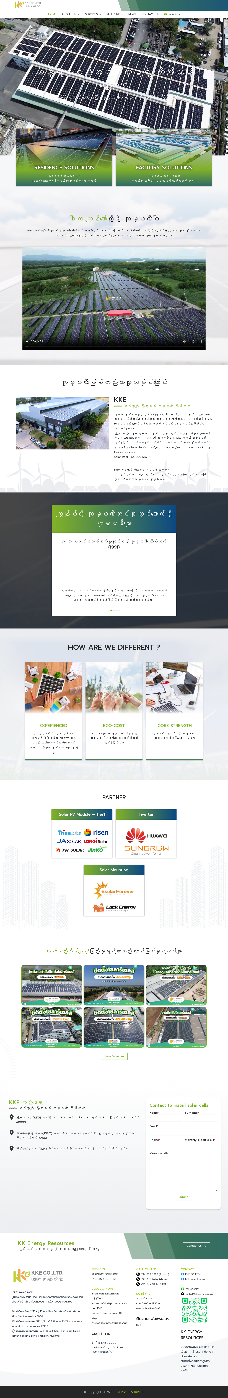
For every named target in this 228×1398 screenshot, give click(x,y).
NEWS (132, 14)
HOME (52, 14)
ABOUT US (69, 14)
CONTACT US (150, 14)
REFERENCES (115, 14)
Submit (183, 1197)
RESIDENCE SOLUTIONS (64, 168)
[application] (78, 14)
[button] (108, 610)
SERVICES (91, 14)
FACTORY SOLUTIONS (164, 168)
